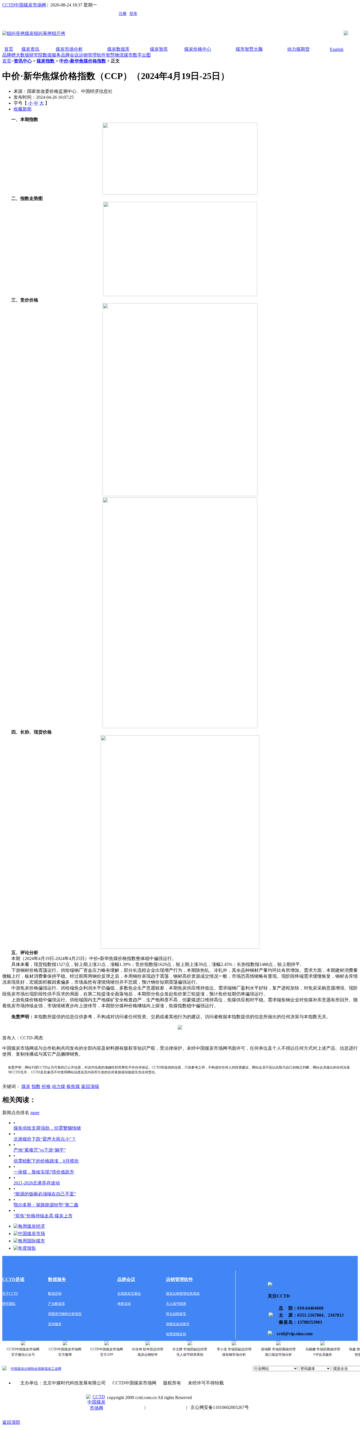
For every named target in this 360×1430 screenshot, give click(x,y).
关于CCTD (10, 1294)
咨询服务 (55, 1324)
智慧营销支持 (176, 1334)
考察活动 (124, 1304)
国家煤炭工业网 (49, 1369)
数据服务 (52, 55)
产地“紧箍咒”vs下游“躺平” (40, 1150)
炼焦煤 (73, 1086)
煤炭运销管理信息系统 (183, 1294)
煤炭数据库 (118, 49)
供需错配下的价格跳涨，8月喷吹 (46, 1161)
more (34, 1112)
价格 (46, 1086)
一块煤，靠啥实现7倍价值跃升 (44, 1172)
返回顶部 (11, 1422)
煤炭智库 (159, 49)
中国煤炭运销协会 (24, 1369)
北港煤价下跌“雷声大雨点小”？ (45, 1139)
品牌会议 (70, 55)
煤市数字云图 (137, 55)
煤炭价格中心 (197, 49)
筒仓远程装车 (176, 1314)
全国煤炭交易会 (129, 1294)
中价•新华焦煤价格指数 (82, 61)
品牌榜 (9, 55)
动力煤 (58, 1086)
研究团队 (9, 1304)
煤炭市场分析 (69, 49)
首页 (8, 49)
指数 (36, 1086)
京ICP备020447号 (124, 1407)
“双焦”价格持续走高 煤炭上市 (43, 1215)
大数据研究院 (29, 55)
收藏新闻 (23, 109)
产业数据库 (56, 1304)
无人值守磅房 (176, 1304)
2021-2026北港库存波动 (37, 1183)
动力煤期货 (298, 49)
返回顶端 (90, 1086)
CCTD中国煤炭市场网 (24, 5)
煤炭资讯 (30, 49)
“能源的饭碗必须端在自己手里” (45, 1193)
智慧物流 (115, 55)
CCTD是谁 (13, 1279)
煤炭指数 (46, 61)
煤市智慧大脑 (249, 49)
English (336, 49)
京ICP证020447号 (166, 1407)
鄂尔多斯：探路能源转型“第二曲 (46, 1204)
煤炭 (25, 1086)
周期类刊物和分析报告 (65, 1314)
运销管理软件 (92, 55)
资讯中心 (23, 61)
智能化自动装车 (178, 1324)
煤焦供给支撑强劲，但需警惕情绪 (47, 1128)
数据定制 (55, 1294)
